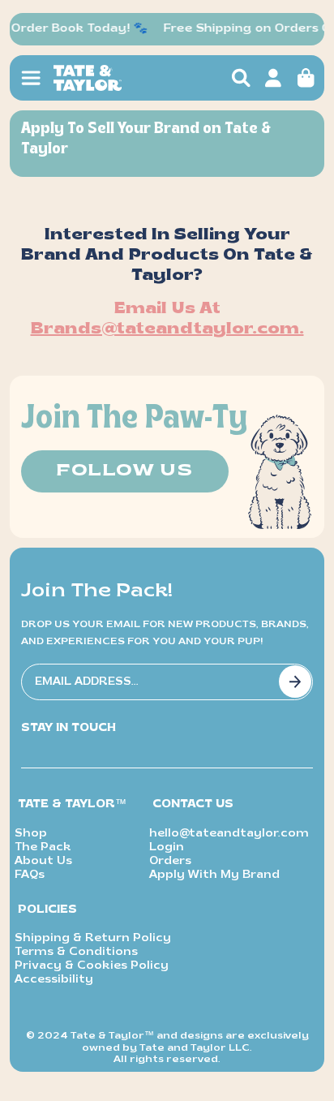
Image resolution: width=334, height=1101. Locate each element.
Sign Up (295, 681)
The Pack (43, 847)
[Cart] (305, 78)
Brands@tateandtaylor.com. (167, 329)
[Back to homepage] (118, 78)
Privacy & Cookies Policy (92, 966)
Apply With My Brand (214, 875)
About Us (43, 861)
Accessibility (54, 979)
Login (166, 847)
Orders (170, 861)
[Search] (241, 78)
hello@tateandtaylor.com (229, 833)
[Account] (273, 78)
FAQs (30, 875)
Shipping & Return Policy (93, 938)
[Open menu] (31, 78)
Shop (31, 833)
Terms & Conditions (76, 952)
